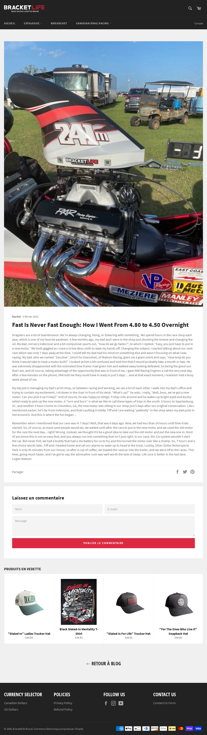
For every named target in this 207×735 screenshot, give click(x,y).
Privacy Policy (63, 703)
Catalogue (32, 23)
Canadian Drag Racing (93, 23)
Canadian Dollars (15, 703)
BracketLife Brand (23, 728)
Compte (198, 23)
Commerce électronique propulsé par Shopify (58, 728)
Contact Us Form (164, 703)
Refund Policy (63, 709)
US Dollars (11, 709)
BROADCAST (59, 23)
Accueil (9, 23)
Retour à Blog (105, 663)
